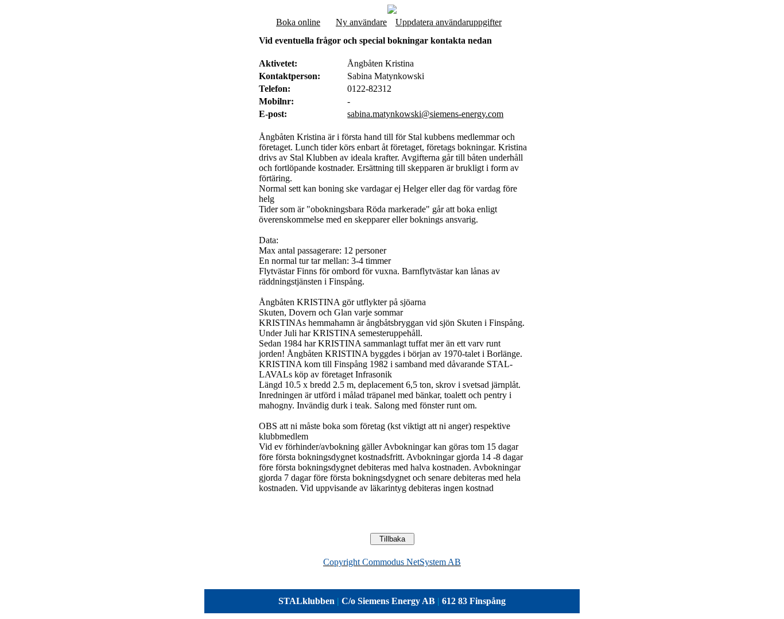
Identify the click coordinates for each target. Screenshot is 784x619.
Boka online (298, 22)
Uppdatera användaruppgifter (448, 22)
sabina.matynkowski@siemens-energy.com (425, 114)
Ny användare (361, 22)
